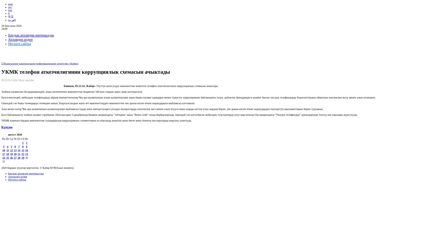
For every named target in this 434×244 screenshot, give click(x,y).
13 (15, 150)
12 (11, 150)
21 (19, 154)
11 (7, 150)
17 (3, 154)
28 (19, 157)
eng (10, 10)
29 (23, 157)
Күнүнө (7, 127)
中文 (11, 16)
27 (15, 157)
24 (3, 157)
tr (9, 13)
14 (19, 150)
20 (15, 154)
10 (3, 150)
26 (11, 157)
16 (26, 150)
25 (7, 157)
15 (23, 150)
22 (23, 154)
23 (26, 154)
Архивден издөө (20, 39)
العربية (12, 20)
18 (7, 154)
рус (10, 7)
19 (11, 154)
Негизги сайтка (19, 44)
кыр (10, 4)
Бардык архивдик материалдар (31, 35)
